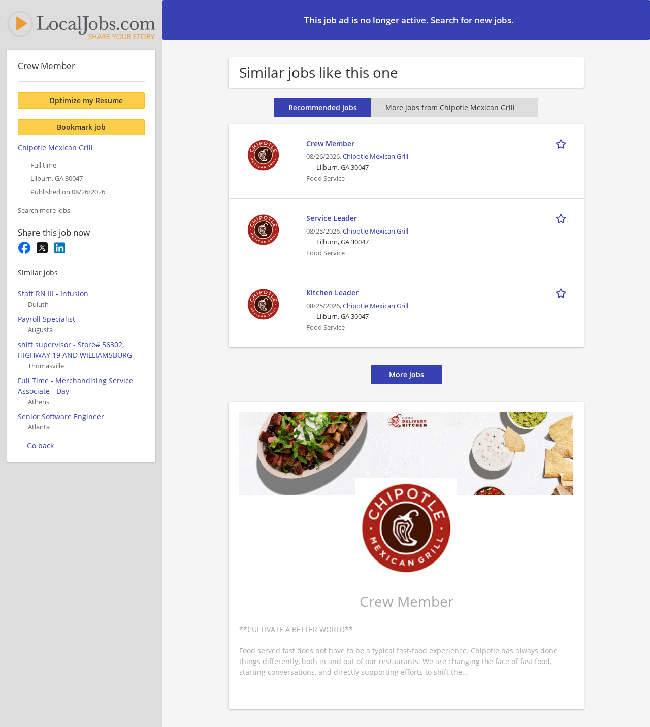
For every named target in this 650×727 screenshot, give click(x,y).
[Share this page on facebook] (24, 247)
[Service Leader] (263, 229)
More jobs (406, 374)
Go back (40, 445)
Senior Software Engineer (61, 416)
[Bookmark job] (563, 143)
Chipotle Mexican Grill (375, 156)
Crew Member (330, 143)
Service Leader (331, 218)
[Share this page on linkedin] (59, 247)
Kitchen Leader (332, 293)
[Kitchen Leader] (263, 303)
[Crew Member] (263, 154)
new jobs (492, 20)
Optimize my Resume (86, 100)
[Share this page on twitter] (42, 247)
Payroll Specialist (46, 319)
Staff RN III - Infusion (53, 294)
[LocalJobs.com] (81, 25)
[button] (634, 19)
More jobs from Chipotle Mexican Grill (450, 107)
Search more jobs (44, 210)
